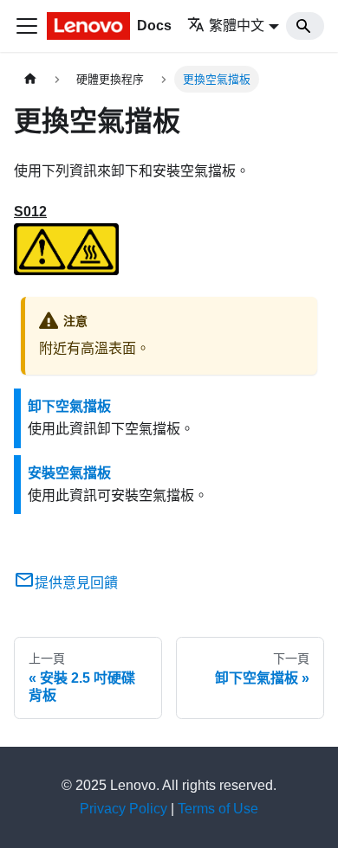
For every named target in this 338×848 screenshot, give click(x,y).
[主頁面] (30, 79)
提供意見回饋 (76, 582)
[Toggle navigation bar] (27, 26)
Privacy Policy (123, 808)
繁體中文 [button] (236, 25)
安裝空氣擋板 (69, 473)
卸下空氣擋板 (69, 406)
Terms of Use (218, 808)
